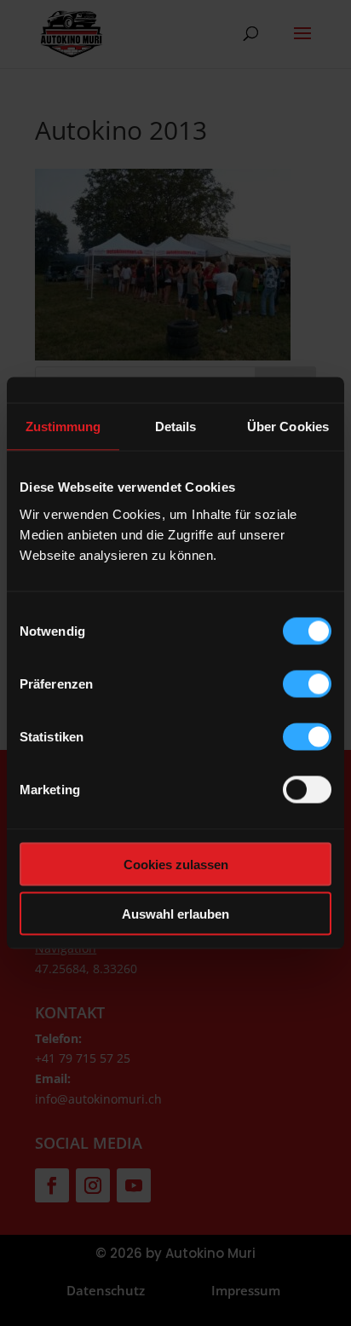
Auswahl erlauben (175, 914)
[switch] (307, 683)
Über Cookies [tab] (288, 426)
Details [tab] (176, 426)
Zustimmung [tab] (63, 426)
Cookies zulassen (176, 863)
